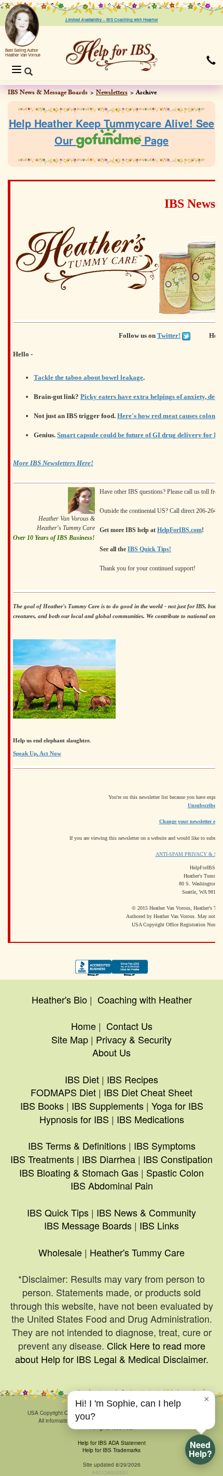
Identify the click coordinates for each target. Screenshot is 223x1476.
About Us (111, 1052)
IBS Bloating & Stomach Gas (78, 1172)
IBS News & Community (146, 1212)
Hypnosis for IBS (74, 1119)
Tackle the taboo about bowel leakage (88, 377)
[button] (211, 60)
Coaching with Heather (144, 999)
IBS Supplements (108, 1105)
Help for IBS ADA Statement (112, 1442)
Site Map (69, 1039)
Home (83, 1026)
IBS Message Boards (88, 1225)
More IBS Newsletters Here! (53, 463)
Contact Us (129, 1026)
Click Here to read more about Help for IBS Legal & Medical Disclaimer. (111, 1352)
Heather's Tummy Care (137, 1252)
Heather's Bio (59, 999)
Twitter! (168, 335)
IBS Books (42, 1105)
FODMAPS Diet (63, 1092)
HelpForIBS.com (179, 530)
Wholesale (60, 1252)
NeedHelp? (200, 1449)
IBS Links (159, 1225)
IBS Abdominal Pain (112, 1185)
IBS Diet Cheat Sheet (148, 1092)
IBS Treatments (42, 1159)
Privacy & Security (134, 1039)
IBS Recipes (132, 1079)
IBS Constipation (178, 1159)
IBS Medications (150, 1119)
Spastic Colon (175, 1172)
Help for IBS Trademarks (111, 1450)
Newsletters (112, 92)
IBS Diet (82, 1079)
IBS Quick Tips (58, 1212)
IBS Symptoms (165, 1145)
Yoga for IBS (177, 1105)
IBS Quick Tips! (149, 549)
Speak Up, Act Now (37, 753)
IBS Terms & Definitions (77, 1145)
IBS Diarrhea (108, 1159)
